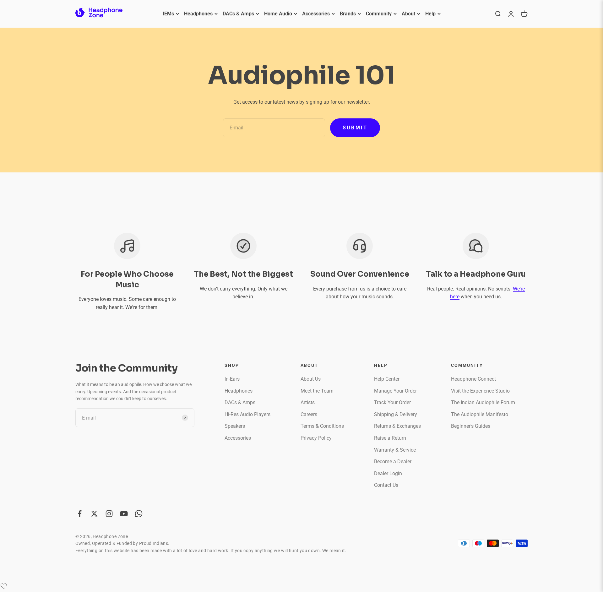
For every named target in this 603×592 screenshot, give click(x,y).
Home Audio (278, 14)
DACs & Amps (238, 14)
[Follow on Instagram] (109, 513)
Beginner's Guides (470, 426)
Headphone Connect (473, 379)
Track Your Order (392, 402)
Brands (348, 14)
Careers (309, 414)
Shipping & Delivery (395, 414)
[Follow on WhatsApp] (138, 513)
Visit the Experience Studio (480, 391)
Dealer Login (388, 473)
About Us (311, 379)
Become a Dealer (392, 461)
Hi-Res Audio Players (247, 414)
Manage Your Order (395, 391)
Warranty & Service (395, 450)
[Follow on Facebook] (79, 513)
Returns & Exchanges (397, 426)
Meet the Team (317, 391)
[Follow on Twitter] (94, 513)
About (408, 14)
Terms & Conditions (322, 426)
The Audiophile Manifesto (479, 414)
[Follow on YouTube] (124, 513)
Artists (308, 402)
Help (430, 14)
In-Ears (232, 379)
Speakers (235, 426)
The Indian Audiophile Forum (483, 402)
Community (379, 14)
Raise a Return (390, 438)
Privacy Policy (316, 438)
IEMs (168, 14)
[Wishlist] (4, 586)
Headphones (198, 14)
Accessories (316, 14)
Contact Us (386, 485)
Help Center (386, 379)
